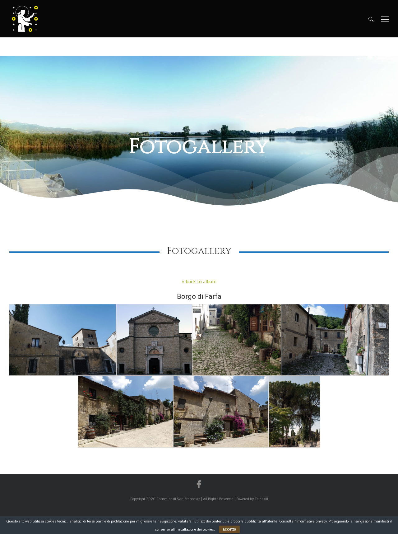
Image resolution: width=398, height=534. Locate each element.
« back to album (199, 281)
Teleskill (261, 498)
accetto (229, 529)
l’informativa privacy (310, 521)
